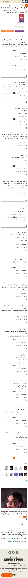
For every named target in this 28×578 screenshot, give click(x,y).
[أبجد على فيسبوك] (17, 552)
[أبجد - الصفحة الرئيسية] (19, 1)
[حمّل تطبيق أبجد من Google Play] (8, 559)
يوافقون (21, 59)
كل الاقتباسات (10, 541)
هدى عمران (20, 24)
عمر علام (16, 477)
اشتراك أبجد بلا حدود (8, 571)
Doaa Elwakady (18, 69)
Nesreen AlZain (25, 477)
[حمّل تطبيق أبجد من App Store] (18, 559)
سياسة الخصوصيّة (17, 575)
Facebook (26, 56)
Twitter (24, 56)
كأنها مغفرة (21, 5)
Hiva (20, 53)
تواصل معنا (20, 571)
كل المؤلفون (24, 518)
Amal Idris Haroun (25, 470)
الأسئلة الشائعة (15, 571)
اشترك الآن (7, 31)
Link (20, 56)
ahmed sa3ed (6, 470)
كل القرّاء (24, 480)
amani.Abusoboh (11, 470)
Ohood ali (16, 470)
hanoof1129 (21, 470)
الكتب (24, 571)
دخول (1, 1)
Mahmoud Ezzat (21, 477)
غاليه (7, 477)
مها (20, 142)
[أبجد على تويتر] (13, 552)
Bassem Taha (18, 168)
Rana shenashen (11, 477)
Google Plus (22, 56)
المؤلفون (2, 571)
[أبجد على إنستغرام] (9, 552)
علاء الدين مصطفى (17, 95)
